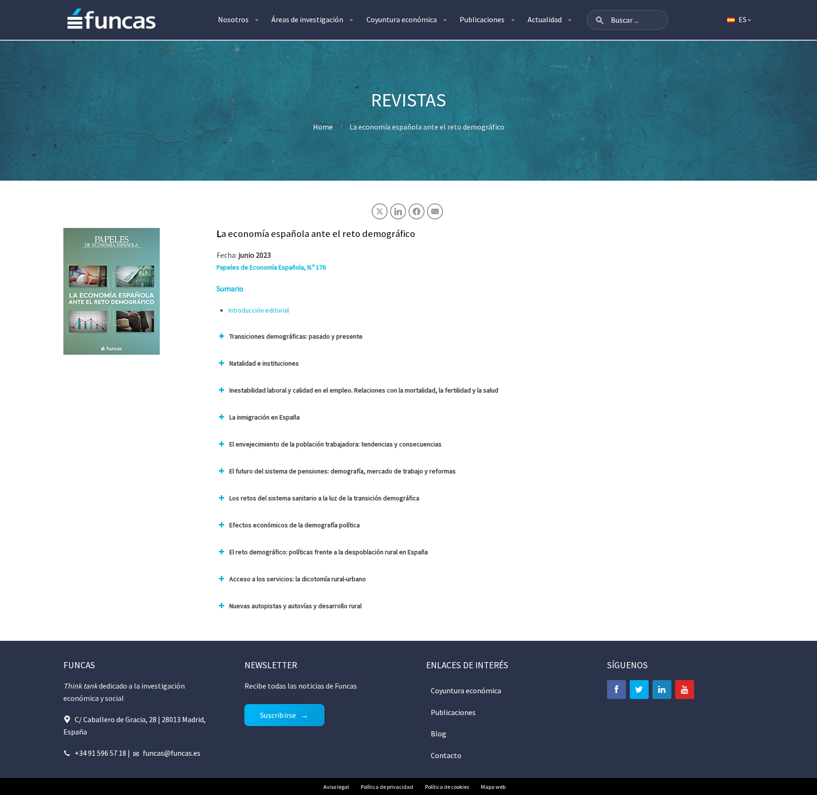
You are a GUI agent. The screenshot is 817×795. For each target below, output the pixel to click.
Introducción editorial (258, 310)
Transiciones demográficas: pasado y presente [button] (296, 336)
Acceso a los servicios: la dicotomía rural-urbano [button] (297, 579)
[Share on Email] (435, 211)
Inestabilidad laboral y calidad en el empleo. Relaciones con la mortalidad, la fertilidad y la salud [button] (363, 390)
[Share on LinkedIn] (398, 211)
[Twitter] (639, 689)
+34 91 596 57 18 (100, 753)
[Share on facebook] (416, 211)
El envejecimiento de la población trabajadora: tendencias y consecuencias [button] (335, 444)
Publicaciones (482, 19)
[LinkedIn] (661, 689)
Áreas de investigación (307, 19)
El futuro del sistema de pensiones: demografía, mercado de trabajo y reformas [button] (342, 471)
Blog (438, 733)
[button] (599, 20)
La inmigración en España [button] (264, 417)
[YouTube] (684, 689)
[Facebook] (616, 689)
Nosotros (233, 19)
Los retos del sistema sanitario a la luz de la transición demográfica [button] (324, 498)
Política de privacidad (387, 786)
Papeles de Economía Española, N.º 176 (271, 267)
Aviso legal (336, 786)
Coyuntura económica (401, 19)
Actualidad (545, 19)
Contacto (446, 755)
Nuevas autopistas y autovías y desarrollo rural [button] (295, 606)
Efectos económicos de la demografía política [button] (294, 525)
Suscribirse (278, 715)
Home (323, 126)
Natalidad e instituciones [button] (264, 363)
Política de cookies (447, 786)
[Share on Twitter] (380, 211)
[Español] (738, 20)
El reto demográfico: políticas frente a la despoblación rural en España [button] (328, 552)
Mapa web (493, 786)
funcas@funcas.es (171, 753)
